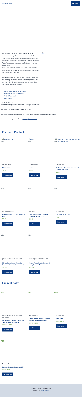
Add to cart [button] (8, 175)
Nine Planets (45, 390)
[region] (41, 28)
